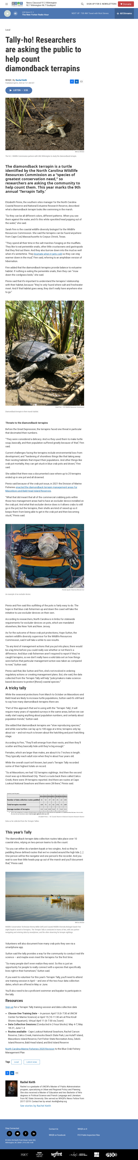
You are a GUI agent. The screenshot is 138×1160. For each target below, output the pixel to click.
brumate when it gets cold (48, 253)
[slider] (19, 13)
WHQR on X (82, 1129)
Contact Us (53, 1129)
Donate (127, 4)
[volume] (15, 14)
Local (7, 29)
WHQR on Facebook (57, 1135)
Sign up (9, 1007)
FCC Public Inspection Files (89, 1135)
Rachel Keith (21, 80)
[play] (7, 13)
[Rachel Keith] (11, 1088)
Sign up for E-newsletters (102, 4)
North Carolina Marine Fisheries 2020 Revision (29, 1048)
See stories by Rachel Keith (35, 1105)
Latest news (32, 1062)
